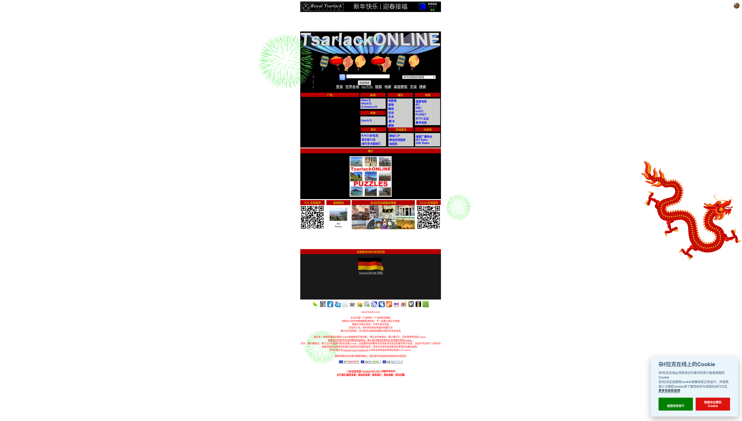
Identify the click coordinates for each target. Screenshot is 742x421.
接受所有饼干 (675, 406)
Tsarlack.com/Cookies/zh (355, 350)
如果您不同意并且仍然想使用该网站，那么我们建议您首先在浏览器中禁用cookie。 (371, 340)
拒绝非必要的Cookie (713, 403)
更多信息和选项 (669, 390)
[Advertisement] (370, 21)
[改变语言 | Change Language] (421, 6)
